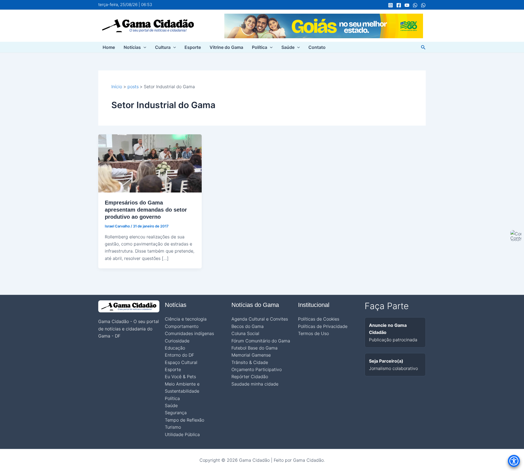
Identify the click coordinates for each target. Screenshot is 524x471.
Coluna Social (245, 333)
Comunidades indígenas (189, 333)
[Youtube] (406, 5)
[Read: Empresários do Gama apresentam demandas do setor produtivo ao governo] (150, 163)
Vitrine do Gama (226, 47)
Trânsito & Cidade (249, 362)
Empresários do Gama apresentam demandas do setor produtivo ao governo (146, 210)
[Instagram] (390, 5)
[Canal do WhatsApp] (415, 5)
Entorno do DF (179, 355)
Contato (317, 47)
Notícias (132, 47)
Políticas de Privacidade (322, 326)
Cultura (163, 47)
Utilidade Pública (182, 434)
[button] (143, 47)
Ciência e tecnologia (186, 319)
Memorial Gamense (251, 355)
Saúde (287, 47)
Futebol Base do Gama (254, 348)
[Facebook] (398, 5)
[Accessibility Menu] (514, 461)
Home (109, 47)
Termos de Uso (313, 333)
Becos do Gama (247, 326)
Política (259, 47)
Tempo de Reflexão (184, 420)
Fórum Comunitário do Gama (260, 340)
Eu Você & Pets (180, 376)
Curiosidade (177, 340)
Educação (175, 348)
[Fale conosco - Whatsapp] (423, 5)
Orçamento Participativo (256, 369)
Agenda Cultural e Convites (259, 319)
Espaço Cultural (181, 362)
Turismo (173, 427)
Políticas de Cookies (318, 319)
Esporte (192, 47)
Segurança (176, 412)
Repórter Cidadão (249, 376)
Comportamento (181, 326)
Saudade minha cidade (254, 384)
